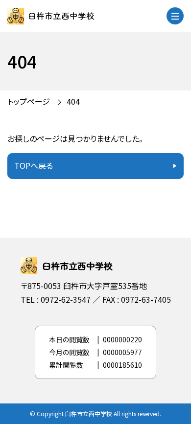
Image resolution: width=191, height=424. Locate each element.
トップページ (28, 101)
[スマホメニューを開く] (175, 16)
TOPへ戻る (33, 165)
